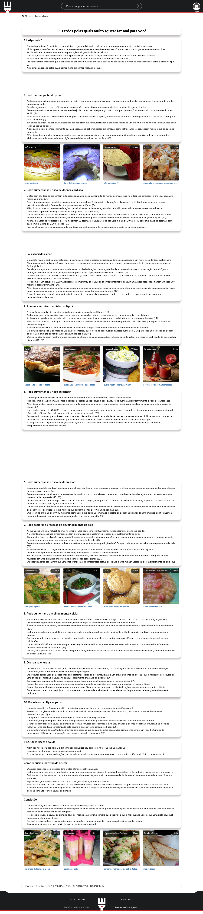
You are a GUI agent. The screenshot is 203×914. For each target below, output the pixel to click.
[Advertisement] (101, 82)
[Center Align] (138, 4)
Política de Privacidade (76, 907)
